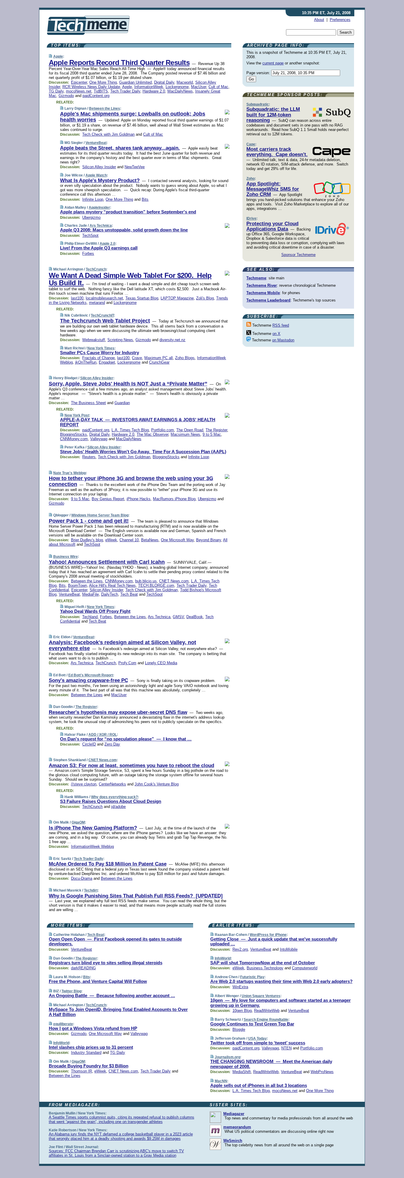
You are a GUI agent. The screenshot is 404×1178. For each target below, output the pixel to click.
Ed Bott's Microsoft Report (90, 675)
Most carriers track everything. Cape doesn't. (277, 151)
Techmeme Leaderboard (268, 300)
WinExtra (240, 987)
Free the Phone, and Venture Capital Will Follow (98, 981)
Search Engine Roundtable (266, 1019)
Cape (250, 144)
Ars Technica (101, 225)
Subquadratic (257, 104)
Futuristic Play (252, 977)
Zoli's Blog (205, 298)
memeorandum (237, 1127)
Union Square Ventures (261, 996)
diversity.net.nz (172, 340)
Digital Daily (164, 82)
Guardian (122, 403)
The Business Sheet (88, 403)
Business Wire (65, 556)
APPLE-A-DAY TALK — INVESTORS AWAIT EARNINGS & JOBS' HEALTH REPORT (137, 422)
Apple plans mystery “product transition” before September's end (128, 211)
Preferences (340, 19)
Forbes (88, 253)
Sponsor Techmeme (298, 254)
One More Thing (103, 82)
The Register (216, 430)
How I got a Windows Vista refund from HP (93, 1028)
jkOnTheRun (85, 362)
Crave (137, 358)
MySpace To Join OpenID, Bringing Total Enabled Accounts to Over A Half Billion (118, 1012)
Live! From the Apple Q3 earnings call (99, 247)
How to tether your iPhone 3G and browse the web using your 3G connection (131, 481)
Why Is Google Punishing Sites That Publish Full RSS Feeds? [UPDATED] (136, 896)
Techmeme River (261, 285)
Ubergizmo (91, 217)
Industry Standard (86, 1052)
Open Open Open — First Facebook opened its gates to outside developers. (115, 941)
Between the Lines (104, 108)
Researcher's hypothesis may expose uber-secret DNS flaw (118, 712)
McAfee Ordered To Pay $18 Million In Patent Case (108, 864)
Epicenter (79, 82)
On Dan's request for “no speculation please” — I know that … (126, 738)
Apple (58, 56)
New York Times (100, 348)
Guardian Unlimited (135, 82)
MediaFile (90, 594)
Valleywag (98, 439)
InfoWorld (61, 1043)
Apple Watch (96, 175)
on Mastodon (283, 340)
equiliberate (63, 1024)
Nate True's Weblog (69, 473)
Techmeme (256, 278)
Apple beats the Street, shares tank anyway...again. (120, 148)
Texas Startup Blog (141, 298)
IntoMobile (289, 949)
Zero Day (112, 744)
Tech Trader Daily (125, 91)
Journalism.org (227, 1057)
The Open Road (189, 430)
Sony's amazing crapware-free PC (88, 680)
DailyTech (109, 594)
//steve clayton (83, 784)
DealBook (194, 617)
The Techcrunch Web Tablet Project (105, 321)
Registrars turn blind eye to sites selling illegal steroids (105, 962)
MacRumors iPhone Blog (174, 499)
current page (273, 63)
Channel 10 (129, 540)
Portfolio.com (162, 430)
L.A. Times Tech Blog (130, 430)
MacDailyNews (180, 91)
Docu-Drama (81, 878)
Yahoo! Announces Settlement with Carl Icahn (107, 562)
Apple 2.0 (107, 243)
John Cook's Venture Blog (157, 784)
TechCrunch (96, 269)
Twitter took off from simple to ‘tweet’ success (257, 1042)
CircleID (89, 744)
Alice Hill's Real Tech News (112, 585)
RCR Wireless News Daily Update (91, 87)
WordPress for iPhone (268, 934)
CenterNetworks (112, 784)
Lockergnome (177, 87)
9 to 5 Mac (212, 434)
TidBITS (101, 91)
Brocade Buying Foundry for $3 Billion (88, 1065)
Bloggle (238, 1029)
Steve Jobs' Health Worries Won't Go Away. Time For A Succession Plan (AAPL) (143, 451)
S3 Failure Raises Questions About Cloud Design (110, 801)
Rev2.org (240, 949)
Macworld (185, 82)
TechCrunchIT (102, 315)
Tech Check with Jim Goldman (108, 134)
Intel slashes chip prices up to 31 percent (91, 1047)
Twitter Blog (71, 991)
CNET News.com (174, 581)
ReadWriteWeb (266, 1010)
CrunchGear (159, 362)
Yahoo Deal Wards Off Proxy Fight (95, 611)
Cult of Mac (218, 87)
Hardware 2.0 (154, 91)
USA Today (257, 1038)
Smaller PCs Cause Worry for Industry (99, 352)
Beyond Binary (208, 540)
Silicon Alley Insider (99, 167)
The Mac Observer (152, 434)
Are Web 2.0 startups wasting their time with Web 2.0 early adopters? (281, 981)
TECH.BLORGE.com (156, 585)
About (319, 19)
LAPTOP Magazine (177, 298)
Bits (145, 199)
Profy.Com (127, 663)
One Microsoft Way (177, 540)
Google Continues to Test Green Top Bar (252, 1023)
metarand (97, 302)
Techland (90, 617)
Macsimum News (185, 434)
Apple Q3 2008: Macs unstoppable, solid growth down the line (124, 229)
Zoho (250, 178)
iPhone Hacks (139, 499)
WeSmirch (232, 1140)
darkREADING (83, 968)
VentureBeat (95, 143)
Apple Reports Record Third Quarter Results (119, 63)
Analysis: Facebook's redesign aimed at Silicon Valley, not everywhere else (122, 645)
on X (276, 333)
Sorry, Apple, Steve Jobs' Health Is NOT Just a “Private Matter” (128, 384)
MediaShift (241, 1072)
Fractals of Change (98, 358)
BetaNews (150, 540)
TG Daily (56, 91)
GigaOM (78, 822)
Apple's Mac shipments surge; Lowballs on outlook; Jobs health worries (132, 117)
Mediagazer (233, 1113)
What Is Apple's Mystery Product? (100, 180)
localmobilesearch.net (104, 298)
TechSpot (90, 235)
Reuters (89, 457)
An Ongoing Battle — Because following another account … (112, 995)
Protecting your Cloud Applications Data (272, 226)
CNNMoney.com (74, 439)
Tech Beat (129, 594)
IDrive (251, 218)
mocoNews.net (78, 91)
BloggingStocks (73, 434)
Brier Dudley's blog (87, 540)
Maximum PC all (158, 358)
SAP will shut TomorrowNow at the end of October (262, 962)
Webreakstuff (93, 340)
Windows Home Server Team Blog (99, 515)
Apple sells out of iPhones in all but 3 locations (258, 1085)
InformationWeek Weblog (92, 846)
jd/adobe (118, 806)
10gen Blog (242, 1010)
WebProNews (322, 1072)
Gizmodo (66, 95)
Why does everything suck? (114, 797)
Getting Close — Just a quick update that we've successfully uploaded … (273, 941)
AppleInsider (99, 207)
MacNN (221, 1081)
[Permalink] (50, 56)
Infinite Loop (92, 199)
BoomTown (77, 585)
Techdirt (91, 890)
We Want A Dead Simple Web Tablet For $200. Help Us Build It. (130, 279)
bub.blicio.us (146, 581)
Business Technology (265, 968)
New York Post (76, 415)
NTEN (286, 1048)
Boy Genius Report (108, 499)
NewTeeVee (135, 167)
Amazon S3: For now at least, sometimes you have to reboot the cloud (131, 765)
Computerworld (304, 968)
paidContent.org (96, 95)
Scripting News (120, 340)
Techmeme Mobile (263, 293)
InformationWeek (148, 87)
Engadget (107, 362)
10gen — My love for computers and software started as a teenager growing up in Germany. (280, 1003)
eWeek (111, 540)
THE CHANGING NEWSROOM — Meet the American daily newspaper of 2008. (271, 1064)
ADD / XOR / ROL (102, 734)
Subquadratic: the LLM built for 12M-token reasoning (273, 114)
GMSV (178, 617)
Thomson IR (81, 1071)
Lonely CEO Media (161, 663)
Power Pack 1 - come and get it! (89, 521)
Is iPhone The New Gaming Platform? (93, 828)
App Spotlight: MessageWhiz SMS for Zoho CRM (272, 189)
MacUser (198, 87)
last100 (77, 298)
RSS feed (280, 325)
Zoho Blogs (185, 358)
